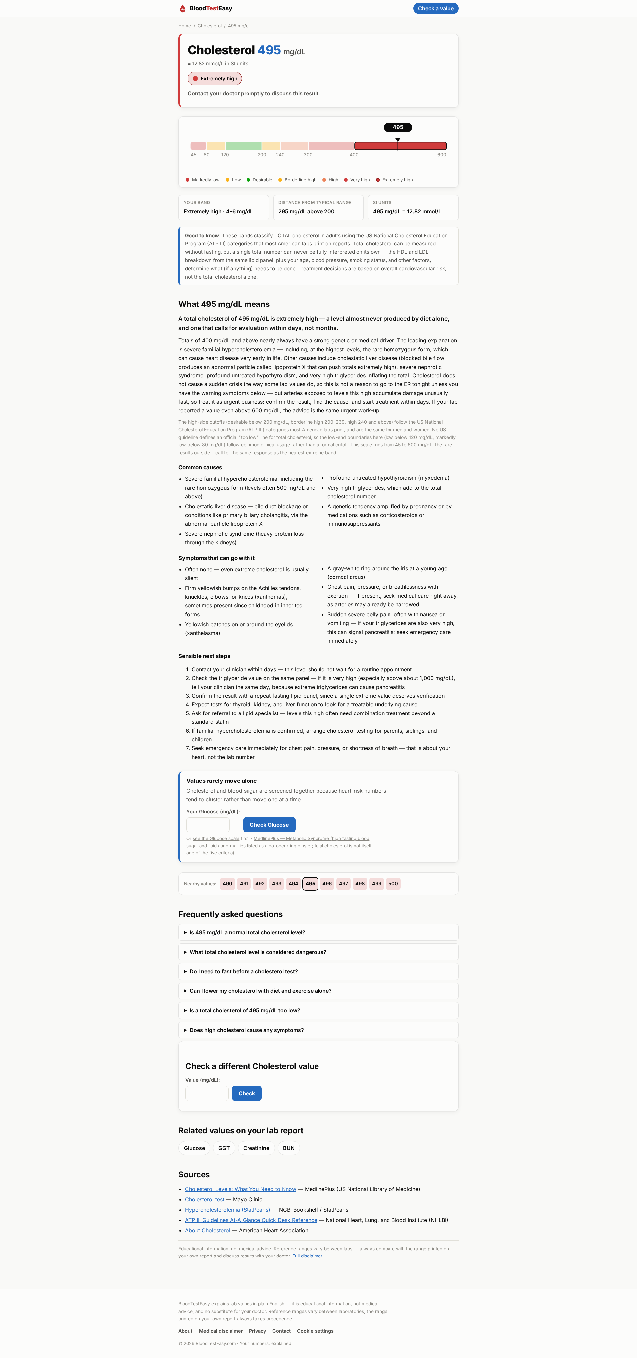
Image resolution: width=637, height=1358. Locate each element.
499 (376, 884)
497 (343, 884)
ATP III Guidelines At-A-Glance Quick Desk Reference (251, 1220)
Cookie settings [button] (315, 1331)
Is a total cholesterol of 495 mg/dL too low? (245, 1010)
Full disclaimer (307, 1255)
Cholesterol (210, 25)
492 (260, 884)
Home (184, 25)
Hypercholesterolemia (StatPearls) (227, 1209)
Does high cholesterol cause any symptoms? (247, 1030)
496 (327, 884)
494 (293, 884)
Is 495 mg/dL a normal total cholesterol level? (247, 932)
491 (244, 884)
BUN (289, 1148)
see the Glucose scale (216, 838)
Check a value (436, 8)
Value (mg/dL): (202, 1080)
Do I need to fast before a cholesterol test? (244, 971)
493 (276, 884)
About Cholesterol (207, 1230)
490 (227, 884)
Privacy (257, 1331)
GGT (224, 1148)
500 (393, 884)
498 (360, 884)
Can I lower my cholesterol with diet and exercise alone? (261, 990)
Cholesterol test (204, 1199)
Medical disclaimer (221, 1331)
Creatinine (256, 1148)
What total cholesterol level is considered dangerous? (258, 952)
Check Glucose (269, 824)
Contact (281, 1331)
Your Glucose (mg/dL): (213, 812)
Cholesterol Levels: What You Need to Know (240, 1189)
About (185, 1331)
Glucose (194, 1148)
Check (247, 1093)
